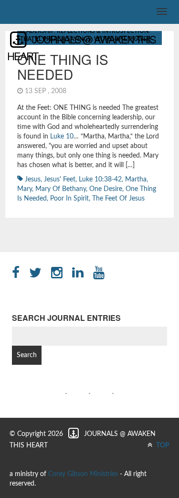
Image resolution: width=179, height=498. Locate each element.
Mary (24, 189)
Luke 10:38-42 (100, 179)
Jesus (33, 179)
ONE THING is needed (62, 67)
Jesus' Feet (59, 179)
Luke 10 (62, 136)
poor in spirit (69, 198)
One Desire (105, 189)
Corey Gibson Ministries (83, 474)
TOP (162, 445)
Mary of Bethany (60, 189)
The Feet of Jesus (118, 198)
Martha (136, 179)
